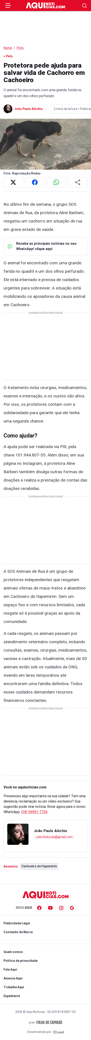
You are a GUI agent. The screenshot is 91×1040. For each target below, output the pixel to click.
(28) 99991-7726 (34, 812)
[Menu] (8, 5)
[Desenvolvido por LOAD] (58, 1032)
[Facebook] (39, 908)
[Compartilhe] (77, 182)
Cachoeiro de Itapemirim (39, 866)
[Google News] (72, 907)
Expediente (12, 996)
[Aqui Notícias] (45, 5)
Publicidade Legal (17, 923)
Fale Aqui (10, 969)
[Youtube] (50, 908)
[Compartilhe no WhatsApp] (56, 182)
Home (8, 48)
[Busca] (84, 6)
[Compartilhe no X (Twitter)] (13, 182)
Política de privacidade (21, 960)
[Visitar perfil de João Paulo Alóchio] (17, 834)
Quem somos (13, 952)
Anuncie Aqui (13, 978)
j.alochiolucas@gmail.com (54, 837)
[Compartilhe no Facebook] (35, 182)
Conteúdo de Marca (18, 932)
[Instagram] (61, 908)
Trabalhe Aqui (14, 987)
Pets (20, 48)
